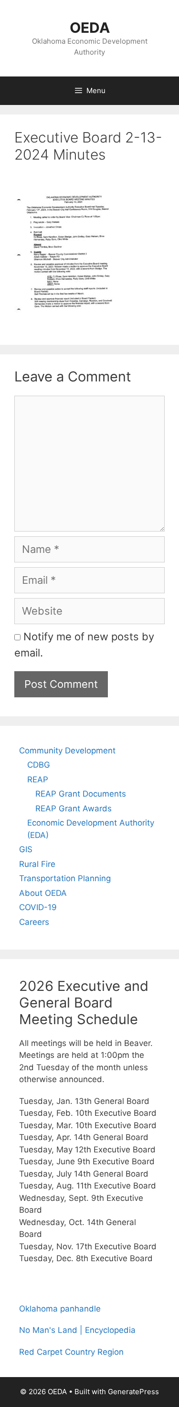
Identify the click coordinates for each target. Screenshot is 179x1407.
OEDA (90, 27)
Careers (34, 922)
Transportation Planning (65, 878)
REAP (37, 779)
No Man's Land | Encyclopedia (77, 1330)
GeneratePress (133, 1391)
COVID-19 (38, 907)
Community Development (67, 750)
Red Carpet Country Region (71, 1352)
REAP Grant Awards (73, 808)
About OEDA (43, 893)
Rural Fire (37, 864)
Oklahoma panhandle (60, 1308)
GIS (25, 849)
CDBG (38, 765)
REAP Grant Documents (80, 794)
